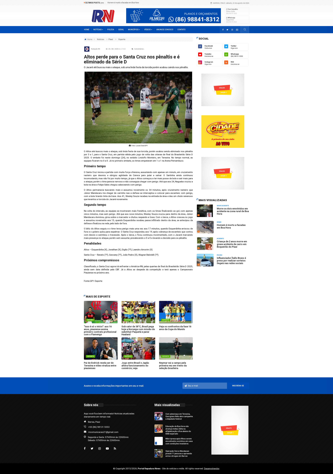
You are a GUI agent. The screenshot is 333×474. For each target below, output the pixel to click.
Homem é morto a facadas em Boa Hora (231, 226)
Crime (219, 222)
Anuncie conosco (164, 30)
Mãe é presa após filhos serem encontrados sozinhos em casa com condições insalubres (179, 441)
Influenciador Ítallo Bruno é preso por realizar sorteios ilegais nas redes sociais (231, 261)
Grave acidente (223, 205)
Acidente (220, 238)
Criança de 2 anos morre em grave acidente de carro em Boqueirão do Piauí (136, 2)
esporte (128, 320)
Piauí (110, 39)
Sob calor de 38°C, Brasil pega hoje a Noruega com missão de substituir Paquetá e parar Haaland (138, 330)
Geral (121, 30)
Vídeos (147, 30)
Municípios (133, 30)
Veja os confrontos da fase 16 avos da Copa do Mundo (175, 327)
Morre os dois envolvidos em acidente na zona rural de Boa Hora (233, 211)
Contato (181, 30)
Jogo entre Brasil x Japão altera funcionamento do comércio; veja (135, 365)
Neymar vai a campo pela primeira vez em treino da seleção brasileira (173, 365)
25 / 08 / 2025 (117, 49)
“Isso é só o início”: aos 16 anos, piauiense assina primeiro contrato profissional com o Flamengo (100, 330)
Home (86, 30)
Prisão (219, 255)
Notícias (97, 30)
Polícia (110, 30)
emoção (90, 320)
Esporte (122, 39)
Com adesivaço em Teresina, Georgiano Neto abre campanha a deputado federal (179, 416)
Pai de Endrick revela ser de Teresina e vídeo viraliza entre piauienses (100, 365)
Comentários (139, 49)
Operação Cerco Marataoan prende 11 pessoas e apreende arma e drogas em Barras (178, 453)
